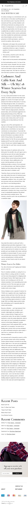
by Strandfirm (15, 9)
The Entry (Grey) (11, 434)
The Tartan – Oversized (14, 422)
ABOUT (3, 489)
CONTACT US (19, 486)
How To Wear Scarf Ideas (8, 407)
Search (26, 397)
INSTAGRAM (18, 489)
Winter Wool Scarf (6, 412)
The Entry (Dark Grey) (15, 431)
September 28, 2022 (6, 9)
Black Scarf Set (5, 404)
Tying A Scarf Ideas (6, 410)
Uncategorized (5, 11)
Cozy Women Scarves (6, 415)
